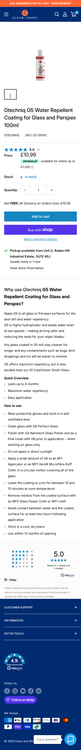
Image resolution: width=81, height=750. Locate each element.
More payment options (40, 239)
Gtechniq (11, 135)
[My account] (65, 14)
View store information (27, 268)
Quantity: (11, 190)
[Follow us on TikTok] (31, 691)
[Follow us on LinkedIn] (39, 691)
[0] (73, 14)
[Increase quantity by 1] (51, 190)
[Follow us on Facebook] (7, 691)
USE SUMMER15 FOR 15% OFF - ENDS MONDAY (40, 3)
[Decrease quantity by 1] (25, 190)
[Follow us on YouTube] (23, 691)
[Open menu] (6, 14)
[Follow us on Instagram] (15, 691)
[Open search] (57, 14)
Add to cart (40, 216)
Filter (13, 580)
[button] (40, 663)
